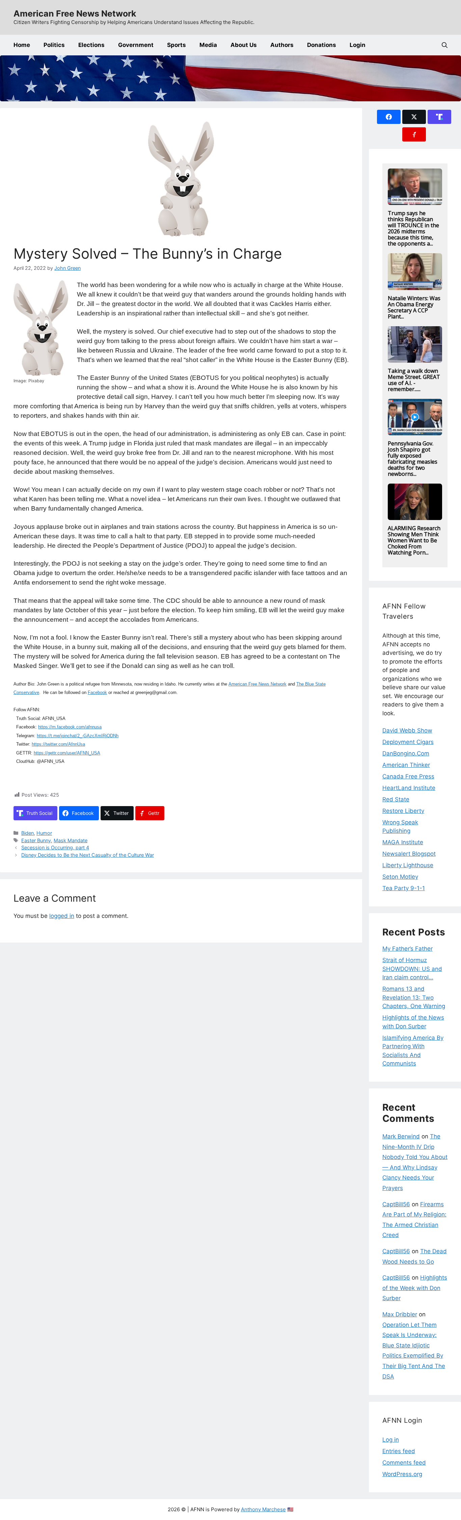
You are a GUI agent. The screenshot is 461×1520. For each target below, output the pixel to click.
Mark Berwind (401, 1136)
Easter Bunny (36, 840)
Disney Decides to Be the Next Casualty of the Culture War (87, 855)
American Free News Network (74, 13)
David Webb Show (407, 730)
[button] (444, 45)
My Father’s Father (407, 948)
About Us (244, 45)
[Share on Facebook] (389, 117)
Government (136, 45)
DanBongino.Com (405, 753)
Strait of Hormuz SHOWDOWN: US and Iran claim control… (412, 969)
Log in (390, 1439)
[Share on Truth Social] (439, 117)
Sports (176, 45)
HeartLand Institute (408, 787)
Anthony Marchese (263, 1509)
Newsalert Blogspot (409, 853)
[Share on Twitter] (414, 117)
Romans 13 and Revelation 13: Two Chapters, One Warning (413, 997)
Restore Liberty (403, 810)
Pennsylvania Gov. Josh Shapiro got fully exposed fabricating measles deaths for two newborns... (412, 458)
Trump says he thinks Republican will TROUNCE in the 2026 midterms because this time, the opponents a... (413, 228)
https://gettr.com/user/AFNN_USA (67, 752)
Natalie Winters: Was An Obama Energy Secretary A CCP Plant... (414, 307)
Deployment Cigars (408, 742)
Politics (54, 45)
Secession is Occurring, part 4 (55, 847)
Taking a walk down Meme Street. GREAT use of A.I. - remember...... (414, 380)
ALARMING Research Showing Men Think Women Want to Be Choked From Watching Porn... (414, 540)
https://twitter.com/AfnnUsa (58, 744)
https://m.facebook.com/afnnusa (70, 726)
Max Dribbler (399, 1314)
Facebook (97, 692)
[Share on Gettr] (414, 134)
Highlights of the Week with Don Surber (414, 1288)
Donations (321, 45)
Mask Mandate (70, 840)
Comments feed (404, 1462)
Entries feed (398, 1451)
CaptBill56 (396, 1204)
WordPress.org (402, 1474)
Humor (44, 833)
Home (21, 45)
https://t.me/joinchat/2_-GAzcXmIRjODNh (77, 735)
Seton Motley (400, 876)
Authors (282, 45)
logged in (61, 915)
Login (357, 45)
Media (208, 45)
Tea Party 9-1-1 (403, 888)
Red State (395, 799)
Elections (91, 45)
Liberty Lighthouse (407, 865)
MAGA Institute (402, 842)
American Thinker (406, 765)
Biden (27, 833)
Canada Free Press (408, 776)
